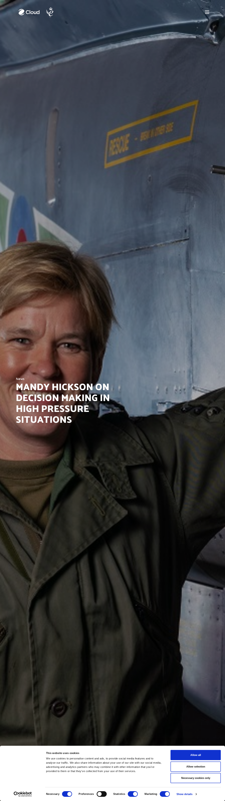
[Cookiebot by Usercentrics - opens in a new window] (22, 794)
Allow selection (195, 766)
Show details (184, 794)
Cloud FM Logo (29, 12)
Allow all (195, 754)
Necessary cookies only (195, 777)
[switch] (102, 794)
